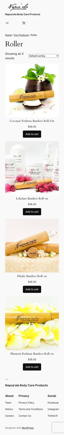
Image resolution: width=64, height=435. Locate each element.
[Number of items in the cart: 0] (23, 23)
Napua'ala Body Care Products (22, 14)
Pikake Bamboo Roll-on (32, 276)
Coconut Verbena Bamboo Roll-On (32, 121)
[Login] (15, 23)
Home (8, 35)
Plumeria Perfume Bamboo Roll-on (32, 354)
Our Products (21, 35)
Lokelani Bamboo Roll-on (32, 198)
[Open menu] (7, 23)
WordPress (28, 427)
